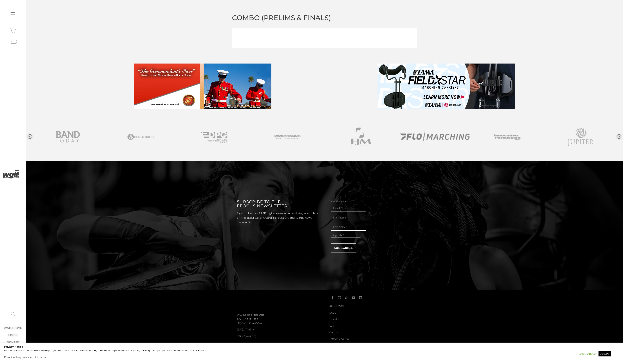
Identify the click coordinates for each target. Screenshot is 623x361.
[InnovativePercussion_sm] (361, 137)
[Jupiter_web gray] (434, 137)
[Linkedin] (361, 298)
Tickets (334, 319)
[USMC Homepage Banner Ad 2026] (202, 108)
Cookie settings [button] (587, 354)
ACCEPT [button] (604, 354)
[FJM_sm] (214, 137)
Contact (334, 332)
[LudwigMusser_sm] (581, 137)
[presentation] (30, 136)
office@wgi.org (246, 336)
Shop (332, 312)
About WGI (336, 306)
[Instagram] (339, 298)
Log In (333, 325)
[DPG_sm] (67, 137)
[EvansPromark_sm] (141, 137)
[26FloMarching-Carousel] (287, 137)
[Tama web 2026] (446, 108)
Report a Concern (340, 338)
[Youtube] (353, 298)
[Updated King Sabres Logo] (507, 137)
